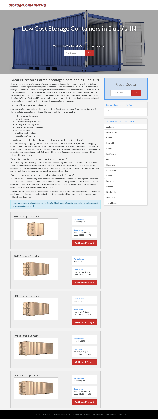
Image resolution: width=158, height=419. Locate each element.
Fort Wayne (111, 154)
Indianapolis (111, 170)
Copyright (102, 414)
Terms (94, 414)
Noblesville (111, 192)
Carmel (109, 137)
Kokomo (110, 175)
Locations (112, 414)
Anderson (110, 127)
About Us (122, 414)
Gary (108, 159)
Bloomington (111, 132)
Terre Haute (111, 203)
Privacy (87, 414)
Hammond (110, 165)
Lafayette (110, 181)
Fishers (109, 148)
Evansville (110, 143)
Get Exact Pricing (83, 242)
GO (89, 53)
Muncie (109, 186)
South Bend (111, 197)
